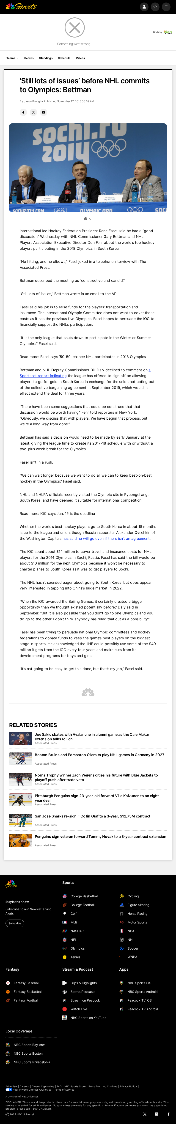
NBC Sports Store (75, 1086)
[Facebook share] (23, 112)
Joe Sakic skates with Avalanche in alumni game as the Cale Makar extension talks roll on (92, 736)
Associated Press (46, 743)
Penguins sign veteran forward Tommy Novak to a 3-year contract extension (100, 836)
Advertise (11, 1086)
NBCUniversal (30, 1096)
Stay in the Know (17, 902)
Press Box (94, 1086)
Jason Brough (32, 101)
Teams (10, 58)
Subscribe (14, 923)
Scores (28, 58)
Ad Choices (110, 1086)
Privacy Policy (128, 1086)
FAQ (59, 1086)
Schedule (64, 58)
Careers (24, 1086)
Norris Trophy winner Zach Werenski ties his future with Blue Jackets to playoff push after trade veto (96, 777)
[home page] (21, 7)
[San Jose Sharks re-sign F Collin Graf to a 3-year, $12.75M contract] (20, 820)
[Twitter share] (33, 112)
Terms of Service (64, 1089)
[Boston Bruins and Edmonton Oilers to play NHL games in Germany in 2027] (20, 758)
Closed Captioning (43, 1086)
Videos (80, 58)
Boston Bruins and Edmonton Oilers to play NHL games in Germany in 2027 (99, 754)
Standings (46, 58)
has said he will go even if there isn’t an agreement (106, 538)
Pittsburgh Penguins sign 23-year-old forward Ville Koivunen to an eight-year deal (97, 798)
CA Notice (45, 1089)
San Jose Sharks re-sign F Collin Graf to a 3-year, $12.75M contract (92, 816)
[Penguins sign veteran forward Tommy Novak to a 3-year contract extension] (20, 840)
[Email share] (43, 112)
